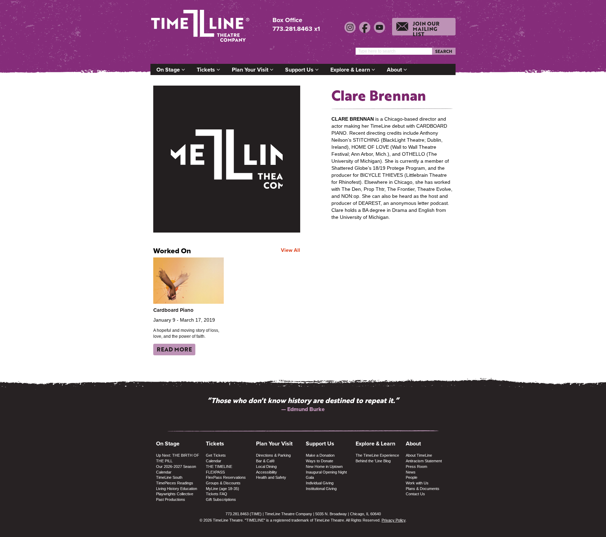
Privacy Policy (393, 520)
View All (290, 250)
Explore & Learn (350, 70)
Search (443, 51)
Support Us (300, 70)
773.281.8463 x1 (296, 28)
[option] (303, 404)
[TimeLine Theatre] (201, 29)
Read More (174, 349)
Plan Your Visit (251, 70)
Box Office (287, 20)
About (395, 70)
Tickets (206, 70)
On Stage (168, 70)
